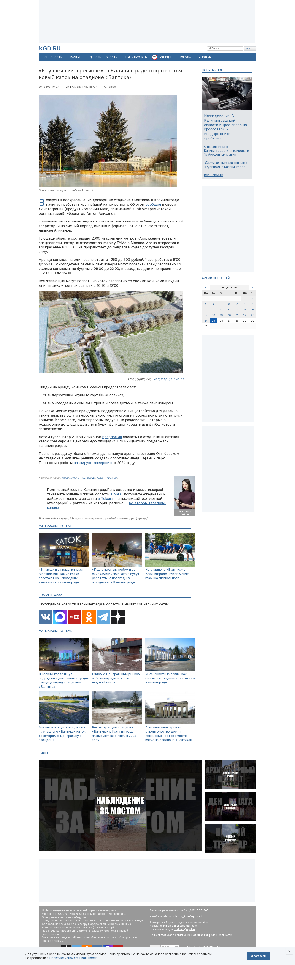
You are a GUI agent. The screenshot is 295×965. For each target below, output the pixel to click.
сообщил (153, 204)
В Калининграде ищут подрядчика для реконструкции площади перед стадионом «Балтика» (64, 680)
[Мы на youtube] (74, 617)
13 (229, 309)
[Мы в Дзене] (118, 617)
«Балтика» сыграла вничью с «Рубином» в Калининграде (225, 164)
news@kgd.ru (199, 922)
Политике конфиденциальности (73, 958)
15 (244, 309)
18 (213, 315)
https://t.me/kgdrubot (188, 916)
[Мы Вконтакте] (45, 617)
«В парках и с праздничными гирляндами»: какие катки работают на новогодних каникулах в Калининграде (61, 575)
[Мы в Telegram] (103, 617)
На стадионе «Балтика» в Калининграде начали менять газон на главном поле (167, 573)
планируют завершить (93, 463)
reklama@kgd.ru (184, 929)
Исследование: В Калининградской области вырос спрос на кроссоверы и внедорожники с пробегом (225, 127)
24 (206, 320)
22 (244, 315)
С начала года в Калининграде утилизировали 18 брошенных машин (226, 150)
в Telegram (107, 498)
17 (206, 315)
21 (237, 315)
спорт (65, 477)
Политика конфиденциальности (211, 935)
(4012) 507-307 (199, 910)
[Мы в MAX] (60, 617)
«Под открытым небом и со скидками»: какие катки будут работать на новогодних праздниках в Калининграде (116, 575)
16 (252, 309)
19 (221, 315)
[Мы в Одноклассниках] (89, 617)
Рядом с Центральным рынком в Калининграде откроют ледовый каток (116, 678)
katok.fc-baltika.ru (168, 379)
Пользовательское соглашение (170, 935)
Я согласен (258, 955)
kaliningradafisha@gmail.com (178, 925)
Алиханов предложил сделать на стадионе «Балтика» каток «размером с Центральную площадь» (62, 733)
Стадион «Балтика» (84, 86)
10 (206, 309)
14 (237, 309)
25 (213, 320)
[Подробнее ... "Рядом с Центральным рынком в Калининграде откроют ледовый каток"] (117, 670)
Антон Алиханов (107, 477)
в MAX (116, 494)
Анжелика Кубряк (184, 512)
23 (252, 315)
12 (221, 309)
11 (214, 309)
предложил (112, 437)
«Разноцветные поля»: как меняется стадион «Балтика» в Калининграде (170, 678)
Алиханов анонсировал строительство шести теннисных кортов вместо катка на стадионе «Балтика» (168, 733)
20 (229, 315)
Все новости (213, 175)
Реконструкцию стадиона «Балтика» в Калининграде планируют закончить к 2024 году (114, 733)
